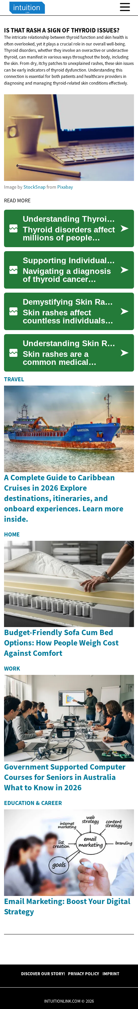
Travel (14, 379)
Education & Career (33, 803)
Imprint (110, 973)
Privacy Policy (83, 973)
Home (12, 534)
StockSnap (34, 187)
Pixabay (65, 187)
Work (12, 668)
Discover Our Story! (43, 973)
